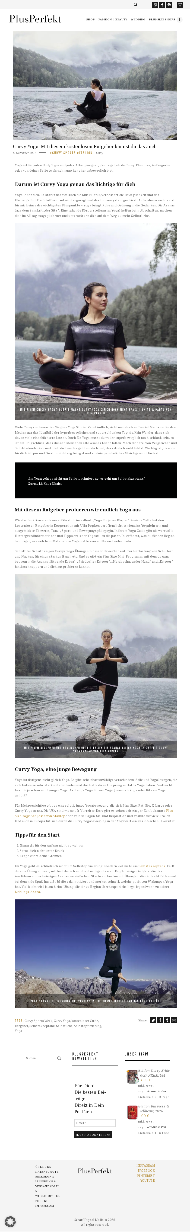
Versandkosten (156, 1091)
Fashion (86, 153)
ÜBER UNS (43, 1167)
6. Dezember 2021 (24, 153)
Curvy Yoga (62, 1020)
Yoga (18, 1030)
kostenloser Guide (84, 1020)
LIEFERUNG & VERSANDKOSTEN (47, 1186)
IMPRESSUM (44, 1206)
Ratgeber (21, 1025)
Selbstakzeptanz (152, 866)
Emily (99, 153)
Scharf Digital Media (89, 1220)
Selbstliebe (64, 1025)
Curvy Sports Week (38, 1020)
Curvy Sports (64, 153)
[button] (10, 1222)
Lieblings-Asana (27, 891)
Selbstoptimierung (87, 1025)
